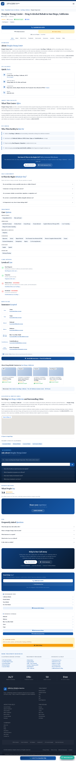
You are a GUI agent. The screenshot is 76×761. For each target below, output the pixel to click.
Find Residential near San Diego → (12, 294)
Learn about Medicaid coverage (16, 323)
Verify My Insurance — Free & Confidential (39, 358)
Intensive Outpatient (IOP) (32, 665)
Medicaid (5, 616)
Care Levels (38, 38)
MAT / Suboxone (30, 668)
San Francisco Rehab (37, 443)
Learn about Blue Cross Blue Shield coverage (19, 336)
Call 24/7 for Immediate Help (39, 758)
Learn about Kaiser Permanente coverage (18, 349)
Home (2, 9)
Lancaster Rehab (26, 443)
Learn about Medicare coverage (16, 330)
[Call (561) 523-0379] (5, 689)
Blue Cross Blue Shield (8, 621)
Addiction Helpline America (16, 688)
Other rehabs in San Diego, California (17, 388)
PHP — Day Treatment (32, 663)
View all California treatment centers (35, 388)
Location (52, 38)
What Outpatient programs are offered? (14, 472)
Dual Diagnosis (30, 666)
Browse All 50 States (39, 608)
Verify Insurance (20, 31)
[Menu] (73, 4)
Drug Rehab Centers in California (12, 9)
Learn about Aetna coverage (15, 311)
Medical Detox (30, 660)
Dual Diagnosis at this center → (11, 270)
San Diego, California (25, 9)
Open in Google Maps (8, 436)
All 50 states (47, 388)
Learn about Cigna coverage (16, 317)
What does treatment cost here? (12, 479)
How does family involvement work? (13, 475)
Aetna (4, 624)
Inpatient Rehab (30, 661)
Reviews (58, 38)
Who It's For (23, 38)
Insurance (45, 38)
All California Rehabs (6, 660)
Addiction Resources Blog (57, 668)
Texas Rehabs (6, 602)
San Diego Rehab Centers (7, 661)
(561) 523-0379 (30, 165)
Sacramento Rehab (6, 443)
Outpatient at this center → (10, 278)
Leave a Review (38, 510)
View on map (9, 77)
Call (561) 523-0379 (39, 27)
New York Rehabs (7, 604)
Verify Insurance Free (45, 165)
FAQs (63, 38)
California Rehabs (7, 596)
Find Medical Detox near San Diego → (13, 286)
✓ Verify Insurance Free (38, 584)
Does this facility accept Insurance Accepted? (16, 468)
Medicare (5, 619)
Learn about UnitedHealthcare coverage (18, 342)
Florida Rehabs (6, 599)
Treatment (30, 38)
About (16, 38)
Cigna (4, 627)
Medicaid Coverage (56, 661)
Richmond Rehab (16, 443)
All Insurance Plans (39, 630)
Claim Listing (57, 31)
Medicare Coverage (56, 663)
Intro (12, 38)
